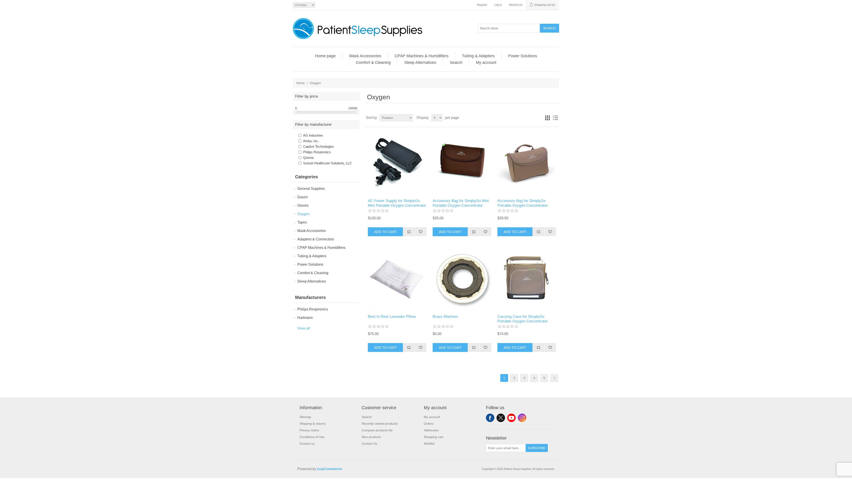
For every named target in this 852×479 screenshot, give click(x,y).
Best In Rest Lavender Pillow (392, 316)
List (555, 117)
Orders (429, 423)
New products (371, 437)
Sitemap (305, 417)
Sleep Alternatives (420, 62)
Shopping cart (433, 437)
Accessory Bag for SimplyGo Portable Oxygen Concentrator (522, 203)
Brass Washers (445, 316)
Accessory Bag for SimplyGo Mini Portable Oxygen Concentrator (461, 203)
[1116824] (461, 163)
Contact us (307, 443)
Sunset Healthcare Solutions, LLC (327, 163)
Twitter (501, 418)
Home (300, 83)
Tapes (302, 222)
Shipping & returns (312, 423)
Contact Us (369, 443)
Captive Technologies (318, 146)
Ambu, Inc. (311, 141)
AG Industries (313, 135)
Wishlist (429, 443)
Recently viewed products (380, 423)
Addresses (431, 430)
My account (486, 62)
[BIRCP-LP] (397, 278)
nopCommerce (329, 469)
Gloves (302, 205)
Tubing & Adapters (478, 56)
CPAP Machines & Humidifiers (421, 56)
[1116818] (397, 163)
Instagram (522, 418)
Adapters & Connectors (315, 239)
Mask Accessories (365, 56)
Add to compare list (409, 231)
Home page (325, 56)
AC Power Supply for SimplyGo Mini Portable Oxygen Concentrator (397, 203)
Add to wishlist (420, 231)
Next (554, 378)
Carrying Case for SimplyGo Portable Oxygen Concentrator (522, 318)
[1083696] (526, 163)
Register (482, 4)
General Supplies (311, 188)
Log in (498, 4)
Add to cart (385, 232)
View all (303, 328)
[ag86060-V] (461, 278)
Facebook (490, 418)
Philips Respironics (317, 152)
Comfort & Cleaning (373, 62)
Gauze (302, 197)
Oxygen (303, 214)
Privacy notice (309, 430)
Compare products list (377, 430)
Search (549, 28)
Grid (547, 117)
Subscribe (537, 448)
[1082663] (526, 278)
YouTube (511, 418)
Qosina (308, 157)
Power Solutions (522, 56)
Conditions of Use (312, 437)
